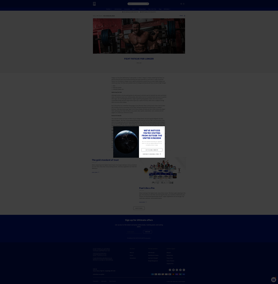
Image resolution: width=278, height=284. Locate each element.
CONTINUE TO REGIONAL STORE (151, 154)
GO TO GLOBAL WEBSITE (152, 150)
